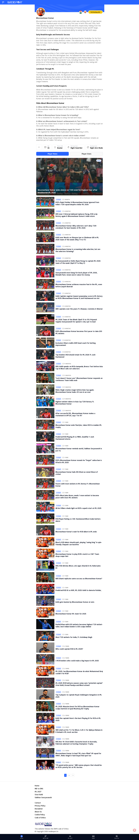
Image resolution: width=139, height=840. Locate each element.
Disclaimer (39, 809)
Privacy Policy (40, 806)
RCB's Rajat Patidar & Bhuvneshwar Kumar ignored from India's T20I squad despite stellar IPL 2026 (77, 203)
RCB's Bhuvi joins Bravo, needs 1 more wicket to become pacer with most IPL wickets (77, 496)
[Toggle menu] (3, 2)
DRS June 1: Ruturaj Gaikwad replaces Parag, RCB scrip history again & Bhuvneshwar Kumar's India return (76, 215)
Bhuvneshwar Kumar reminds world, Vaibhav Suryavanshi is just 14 (79, 449)
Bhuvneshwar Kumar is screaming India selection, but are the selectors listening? (78, 250)
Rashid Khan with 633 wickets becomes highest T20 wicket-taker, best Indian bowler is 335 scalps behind (79, 625)
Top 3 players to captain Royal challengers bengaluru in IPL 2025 (79, 696)
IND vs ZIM (45, 838)
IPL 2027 (38, 791)
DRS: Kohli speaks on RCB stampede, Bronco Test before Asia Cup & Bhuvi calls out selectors (79, 367)
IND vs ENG (39, 788)
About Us (38, 811)
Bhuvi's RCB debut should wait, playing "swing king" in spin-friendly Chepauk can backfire (79, 543)
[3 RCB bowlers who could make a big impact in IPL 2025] (45, 659)
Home (37, 785)
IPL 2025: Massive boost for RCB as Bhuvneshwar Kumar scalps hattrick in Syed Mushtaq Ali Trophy (77, 707)
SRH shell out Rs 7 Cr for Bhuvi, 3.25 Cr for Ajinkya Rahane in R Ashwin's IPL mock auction (79, 731)
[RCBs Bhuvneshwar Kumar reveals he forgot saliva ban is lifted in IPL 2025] (45, 460)
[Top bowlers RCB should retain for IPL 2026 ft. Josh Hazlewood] (45, 354)
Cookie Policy (40, 814)
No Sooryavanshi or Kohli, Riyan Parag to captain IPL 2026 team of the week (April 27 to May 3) (78, 262)
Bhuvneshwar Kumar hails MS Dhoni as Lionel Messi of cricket (77, 473)
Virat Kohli (39, 794)
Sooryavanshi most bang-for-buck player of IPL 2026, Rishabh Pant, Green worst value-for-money (76, 273)
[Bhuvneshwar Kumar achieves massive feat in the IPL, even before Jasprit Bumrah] (45, 284)
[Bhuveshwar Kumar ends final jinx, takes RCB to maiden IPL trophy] (45, 425)
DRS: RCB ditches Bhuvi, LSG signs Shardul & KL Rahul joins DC (78, 567)
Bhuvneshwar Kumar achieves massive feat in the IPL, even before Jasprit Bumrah (79, 285)
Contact (38, 803)
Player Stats (86, 154)
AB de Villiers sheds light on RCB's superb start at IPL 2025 (78, 508)
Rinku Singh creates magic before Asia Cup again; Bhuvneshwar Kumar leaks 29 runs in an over (75, 391)
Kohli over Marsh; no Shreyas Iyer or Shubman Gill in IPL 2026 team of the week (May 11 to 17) (77, 238)
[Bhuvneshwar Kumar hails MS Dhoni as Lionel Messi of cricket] (45, 472)
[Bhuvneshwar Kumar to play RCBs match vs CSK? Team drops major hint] (45, 554)
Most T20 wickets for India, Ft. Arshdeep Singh (74, 637)
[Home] (15, 2)
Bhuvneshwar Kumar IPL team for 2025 (71, 614)
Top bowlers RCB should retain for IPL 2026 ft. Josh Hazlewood (75, 356)
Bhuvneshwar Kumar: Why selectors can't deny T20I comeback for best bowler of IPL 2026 (76, 227)
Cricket (99, 160)
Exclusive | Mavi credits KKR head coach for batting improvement (76, 344)
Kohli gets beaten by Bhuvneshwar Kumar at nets (75, 602)
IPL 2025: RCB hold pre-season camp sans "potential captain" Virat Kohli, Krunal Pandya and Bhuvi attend (79, 684)
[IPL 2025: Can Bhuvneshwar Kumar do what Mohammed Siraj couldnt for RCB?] (45, 671)
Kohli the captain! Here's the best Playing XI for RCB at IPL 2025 (78, 719)
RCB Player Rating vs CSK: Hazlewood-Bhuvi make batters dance (78, 520)
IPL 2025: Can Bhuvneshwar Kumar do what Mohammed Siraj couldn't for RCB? (79, 672)
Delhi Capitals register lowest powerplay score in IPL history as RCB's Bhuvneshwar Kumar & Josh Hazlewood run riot (79, 297)
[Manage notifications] (134, 830)
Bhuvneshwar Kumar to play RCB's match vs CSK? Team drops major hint (77, 555)
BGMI (93, 838)
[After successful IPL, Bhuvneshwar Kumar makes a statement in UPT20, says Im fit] (45, 413)
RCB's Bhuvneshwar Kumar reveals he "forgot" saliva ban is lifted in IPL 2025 (79, 461)
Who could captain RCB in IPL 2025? (69, 649)
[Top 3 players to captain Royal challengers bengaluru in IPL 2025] (45, 694)
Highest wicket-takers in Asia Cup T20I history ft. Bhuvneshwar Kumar (75, 402)
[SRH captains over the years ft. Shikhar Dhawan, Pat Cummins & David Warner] (45, 307)
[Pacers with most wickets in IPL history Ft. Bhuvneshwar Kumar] (45, 483)
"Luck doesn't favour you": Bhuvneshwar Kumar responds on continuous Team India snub (79, 379)
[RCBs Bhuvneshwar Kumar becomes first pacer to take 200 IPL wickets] (45, 331)
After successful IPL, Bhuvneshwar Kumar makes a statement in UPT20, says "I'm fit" (75, 414)
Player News (52, 154)
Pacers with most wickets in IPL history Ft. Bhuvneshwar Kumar (78, 485)
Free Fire (116, 838)
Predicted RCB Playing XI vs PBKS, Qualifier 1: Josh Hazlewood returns (75, 438)
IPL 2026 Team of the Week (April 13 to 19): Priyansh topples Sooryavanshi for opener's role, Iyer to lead (76, 320)
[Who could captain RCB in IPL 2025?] (45, 647)
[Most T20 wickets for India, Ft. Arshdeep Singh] (45, 636)
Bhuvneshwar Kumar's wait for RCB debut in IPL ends (76, 531)
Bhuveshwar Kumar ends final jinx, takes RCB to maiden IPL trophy (79, 426)
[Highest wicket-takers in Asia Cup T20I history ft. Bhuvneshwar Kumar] (45, 401)
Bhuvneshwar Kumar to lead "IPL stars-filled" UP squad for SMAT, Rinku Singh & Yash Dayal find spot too (78, 754)
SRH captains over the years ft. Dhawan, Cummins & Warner (79, 309)
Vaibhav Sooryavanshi (43, 797)
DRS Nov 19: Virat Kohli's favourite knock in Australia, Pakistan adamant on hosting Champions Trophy (76, 743)
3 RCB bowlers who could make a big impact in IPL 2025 (77, 660)
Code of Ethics (40, 817)
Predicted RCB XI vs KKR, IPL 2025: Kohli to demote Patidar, (78, 590)
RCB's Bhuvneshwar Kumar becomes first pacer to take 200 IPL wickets (79, 332)
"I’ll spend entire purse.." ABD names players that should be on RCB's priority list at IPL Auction (79, 766)
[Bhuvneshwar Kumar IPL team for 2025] (45, 612)
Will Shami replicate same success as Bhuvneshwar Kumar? (79, 578)
